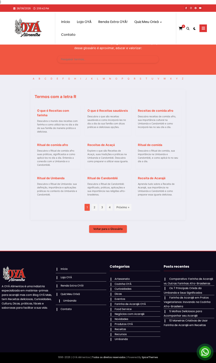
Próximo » (122, 207)
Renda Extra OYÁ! (113, 21)
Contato (68, 34)
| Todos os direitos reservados (108, 357)
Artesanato (122, 279)
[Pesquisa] (188, 28)
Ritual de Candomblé (102, 178)
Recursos (121, 334)
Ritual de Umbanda (50, 178)
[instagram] (191, 8)
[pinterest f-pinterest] (196, 8)
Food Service (123, 309)
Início (65, 21)
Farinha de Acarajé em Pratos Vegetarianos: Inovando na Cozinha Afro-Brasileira (187, 302)
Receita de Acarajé (152, 178)
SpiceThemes (150, 357)
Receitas (120, 329)
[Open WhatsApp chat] (205, 352)
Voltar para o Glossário (108, 229)
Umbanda (69, 301)
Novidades (121, 319)
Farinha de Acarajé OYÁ (130, 304)
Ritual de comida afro (52, 145)
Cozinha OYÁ (123, 284)
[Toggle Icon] (203, 28)
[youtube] (200, 8)
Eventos (120, 299)
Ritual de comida (150, 145)
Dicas (118, 294)
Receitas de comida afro (155, 110)
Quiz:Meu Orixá (146, 21)
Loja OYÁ (84, 21)
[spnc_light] (194, 28)
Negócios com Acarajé (129, 314)
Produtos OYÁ (124, 324)
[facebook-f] (186, 8)
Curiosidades (123, 289)
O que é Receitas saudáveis (107, 110)
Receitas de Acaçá (101, 145)
